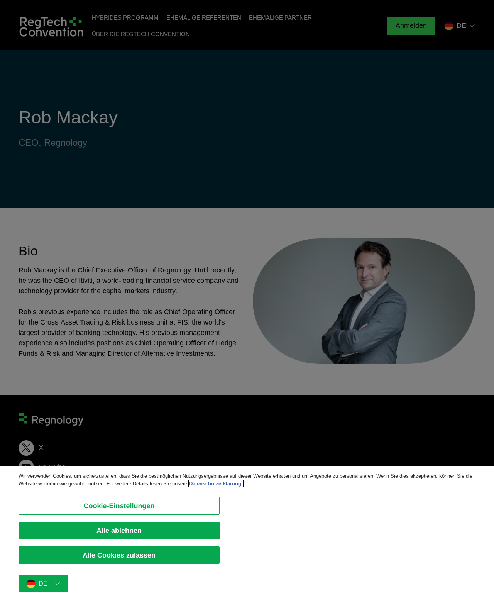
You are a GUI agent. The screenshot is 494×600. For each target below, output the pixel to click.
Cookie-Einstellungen (118, 506)
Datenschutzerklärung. (216, 484)
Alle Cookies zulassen (119, 555)
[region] (247, 533)
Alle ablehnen (119, 530)
